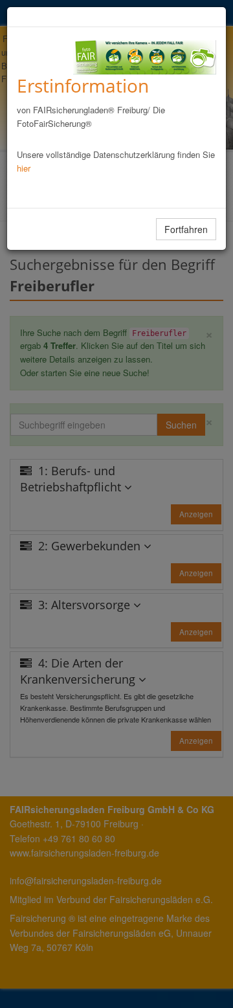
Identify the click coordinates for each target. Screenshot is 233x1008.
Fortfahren (186, 229)
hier (23, 168)
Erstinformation (83, 85)
